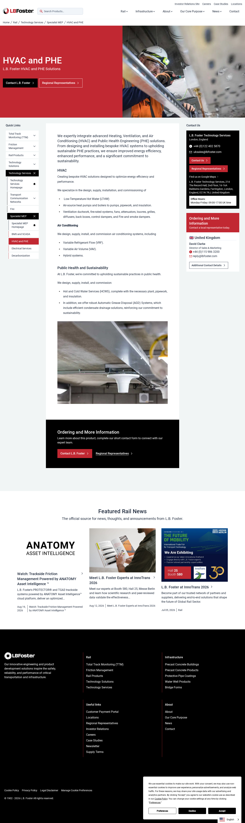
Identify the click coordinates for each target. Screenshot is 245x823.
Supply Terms (94, 752)
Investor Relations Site (187, 4)
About (166, 11)
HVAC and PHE (20, 241)
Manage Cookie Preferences (76, 790)
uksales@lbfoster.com (208, 152)
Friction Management (16, 146)
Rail (123, 11)
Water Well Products (177, 681)
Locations (236, 4)
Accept (222, 811)
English (230, 819)
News (215, 11)
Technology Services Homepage (16, 184)
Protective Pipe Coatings (180, 676)
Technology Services (32, 22)
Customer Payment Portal (102, 711)
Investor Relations (97, 729)
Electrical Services (21, 248)
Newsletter (92, 746)
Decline (192, 811)
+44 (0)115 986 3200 (206, 251)
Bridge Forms (173, 687)
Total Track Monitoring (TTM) (18, 135)
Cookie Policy (11, 790)
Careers (206, 4)
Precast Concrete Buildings (182, 664)
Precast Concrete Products (181, 670)
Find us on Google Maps (202, 176)
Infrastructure (144, 11)
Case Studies (221, 4)
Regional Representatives (102, 723)
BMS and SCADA (21, 234)
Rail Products (16, 155)
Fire (12, 209)
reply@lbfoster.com (205, 256)
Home (6, 22)
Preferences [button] (155, 802)
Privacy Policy (29, 790)
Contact (234, 11)
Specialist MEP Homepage (20, 225)
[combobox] (60, 11)
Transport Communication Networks (19, 198)
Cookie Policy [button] (161, 799)
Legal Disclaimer (49, 790)
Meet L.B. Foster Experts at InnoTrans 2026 (131, 605)
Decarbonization (21, 255)
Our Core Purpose (191, 11)
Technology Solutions (15, 164)
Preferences (162, 811)
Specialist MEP (55, 22)
